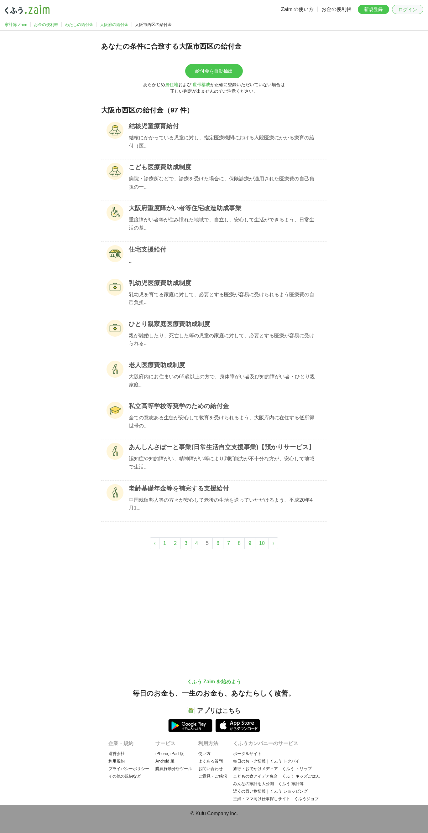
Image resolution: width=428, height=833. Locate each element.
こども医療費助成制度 (160, 166)
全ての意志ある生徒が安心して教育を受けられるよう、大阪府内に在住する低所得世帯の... (221, 421)
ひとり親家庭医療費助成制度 (169, 323)
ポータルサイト (247, 753)
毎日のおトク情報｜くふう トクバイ (266, 761)
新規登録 (373, 9)
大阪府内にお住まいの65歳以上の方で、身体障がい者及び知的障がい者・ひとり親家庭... (222, 380)
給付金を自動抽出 (214, 71)
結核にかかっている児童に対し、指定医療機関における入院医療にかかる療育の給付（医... (221, 141)
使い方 (204, 753)
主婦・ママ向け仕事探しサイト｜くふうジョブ (276, 798)
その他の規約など (124, 776)
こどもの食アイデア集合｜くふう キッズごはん (276, 776)
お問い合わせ (210, 768)
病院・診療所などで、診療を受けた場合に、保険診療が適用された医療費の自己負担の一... (221, 182)
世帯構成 (201, 84)
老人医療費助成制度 (157, 364)
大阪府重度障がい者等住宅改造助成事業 (185, 207)
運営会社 (116, 753)
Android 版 (165, 761)
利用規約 (116, 761)
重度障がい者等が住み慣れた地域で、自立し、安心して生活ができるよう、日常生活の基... (221, 223)
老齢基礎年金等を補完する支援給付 (179, 488)
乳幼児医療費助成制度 (160, 282)
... (131, 261)
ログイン (407, 9)
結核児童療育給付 (154, 125)
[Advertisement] (214, 602)
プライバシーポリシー (128, 768)
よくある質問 (210, 761)
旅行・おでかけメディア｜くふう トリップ (272, 768)
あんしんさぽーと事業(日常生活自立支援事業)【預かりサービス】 (222, 446)
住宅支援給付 (147, 249)
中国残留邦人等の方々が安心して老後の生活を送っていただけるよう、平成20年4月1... (221, 504)
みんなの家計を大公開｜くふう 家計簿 (268, 783)
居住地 (171, 84)
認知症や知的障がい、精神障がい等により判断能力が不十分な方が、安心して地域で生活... (221, 462)
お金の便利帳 (336, 9)
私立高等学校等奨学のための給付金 (179, 405)
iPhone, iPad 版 (169, 753)
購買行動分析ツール (173, 768)
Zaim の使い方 (297, 9)
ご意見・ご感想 (212, 776)
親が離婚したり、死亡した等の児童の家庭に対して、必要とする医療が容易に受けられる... (221, 339)
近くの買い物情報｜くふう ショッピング (270, 791)
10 (262, 543)
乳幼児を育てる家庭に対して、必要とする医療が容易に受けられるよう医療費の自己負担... (221, 298)
